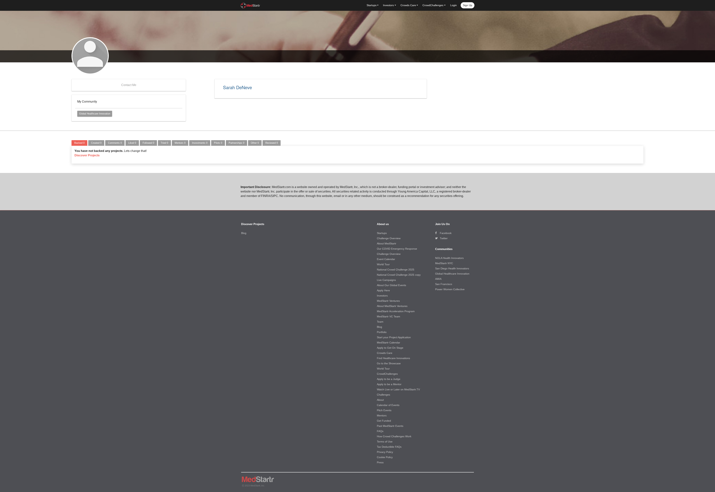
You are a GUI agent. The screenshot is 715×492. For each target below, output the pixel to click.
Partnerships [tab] (236, 142)
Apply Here (383, 290)
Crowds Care (384, 352)
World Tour (383, 264)
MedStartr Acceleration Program (396, 311)
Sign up (467, 5)
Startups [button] (371, 5)
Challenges (383, 394)
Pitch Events (384, 410)
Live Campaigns (386, 279)
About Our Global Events (391, 285)
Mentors (382, 415)
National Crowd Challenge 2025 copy (399, 274)
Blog (243, 233)
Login (453, 5)
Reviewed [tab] (271, 142)
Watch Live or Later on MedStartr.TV (398, 389)
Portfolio (382, 332)
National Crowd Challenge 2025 (395, 269)
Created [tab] (96, 142)
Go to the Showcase (389, 363)
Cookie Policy (385, 457)
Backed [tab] (79, 142)
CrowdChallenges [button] (432, 5)
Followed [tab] (148, 142)
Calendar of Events (388, 405)
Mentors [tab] (180, 142)
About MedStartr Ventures (392, 306)
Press (380, 462)
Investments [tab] (199, 142)
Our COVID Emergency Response (397, 248)
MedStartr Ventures (388, 300)
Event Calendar (386, 259)
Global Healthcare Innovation (94, 113)
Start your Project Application (394, 337)
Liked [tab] (132, 142)
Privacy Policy (385, 451)
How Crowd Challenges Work (394, 436)
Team (380, 321)
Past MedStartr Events (390, 425)
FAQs (380, 431)
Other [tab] (255, 142)
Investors (382, 295)
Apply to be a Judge (388, 379)
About (380, 399)
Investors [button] (388, 5)
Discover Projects (87, 155)
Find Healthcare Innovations (393, 358)
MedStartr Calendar (388, 342)
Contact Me (128, 85)
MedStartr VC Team (388, 316)
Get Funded (384, 420)
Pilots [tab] (218, 142)
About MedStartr (386, 243)
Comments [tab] (115, 142)
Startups (382, 233)
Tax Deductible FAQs (389, 446)
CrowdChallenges (387, 373)
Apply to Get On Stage (390, 347)
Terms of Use (385, 441)
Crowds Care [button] (408, 5)
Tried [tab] (164, 142)
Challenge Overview (389, 238)
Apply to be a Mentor (389, 384)
